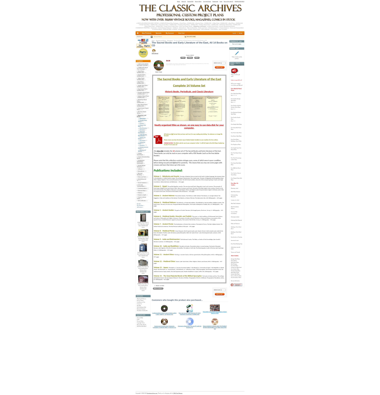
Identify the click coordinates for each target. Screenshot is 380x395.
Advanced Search (158, 36)
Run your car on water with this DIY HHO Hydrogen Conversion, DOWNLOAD (189, 313)
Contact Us (139, 303)
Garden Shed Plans (235, 274)
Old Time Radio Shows (186, 26)
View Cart (181, 33)
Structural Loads (234, 240)
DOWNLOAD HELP (239, 1)
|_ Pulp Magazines (142, 128)
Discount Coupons (141, 308)
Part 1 (232, 95)
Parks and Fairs (203, 28)
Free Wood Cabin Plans (236, 132)
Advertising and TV (214, 28)
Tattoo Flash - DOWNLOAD (220, 23)
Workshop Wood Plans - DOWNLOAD (230, 24)
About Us (183, 1)
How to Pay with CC (228, 1)
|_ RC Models (141, 129)
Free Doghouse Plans (236, 144)
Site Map (139, 305)
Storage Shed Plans (235, 259)
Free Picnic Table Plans (236, 136)
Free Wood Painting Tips (236, 243)
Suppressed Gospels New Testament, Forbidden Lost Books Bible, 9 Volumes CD (164, 326)
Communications (157, 29)
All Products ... (140, 207)
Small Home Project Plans (171, 26)
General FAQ (190, 1)
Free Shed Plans (234, 265)
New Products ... (140, 205)
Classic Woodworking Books (227, 26)
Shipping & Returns (141, 298)
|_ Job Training (142, 140)
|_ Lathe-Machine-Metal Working (142, 135)
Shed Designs (234, 264)
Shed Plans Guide (235, 272)
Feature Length (183, 29)
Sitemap (180, 393)
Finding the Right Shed (236, 267)
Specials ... (139, 203)
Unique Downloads (213, 26)
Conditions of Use (141, 302)
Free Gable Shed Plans (236, 93)
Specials (158, 33)
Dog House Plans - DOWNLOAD (168, 24)
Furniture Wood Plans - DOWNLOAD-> (143, 93)
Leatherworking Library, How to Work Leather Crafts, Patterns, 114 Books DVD (164, 313)
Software (175, 28)
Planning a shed (234, 188)
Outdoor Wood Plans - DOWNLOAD (208, 24)
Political (175, 29)
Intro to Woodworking (236, 275)
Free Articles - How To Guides (219, 29)
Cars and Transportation (237, 28)
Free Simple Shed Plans (236, 124)
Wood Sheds (234, 260)
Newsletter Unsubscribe (142, 310)
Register (240, 33)
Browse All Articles (235, 280)
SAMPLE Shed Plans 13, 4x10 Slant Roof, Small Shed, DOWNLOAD (143, 224)
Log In (234, 33)
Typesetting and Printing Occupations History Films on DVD (215, 312)
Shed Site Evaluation (235, 203)
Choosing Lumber (235, 216)
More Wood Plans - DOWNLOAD (154, 26)
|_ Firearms (141, 123)
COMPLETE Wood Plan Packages (169, 23)
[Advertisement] (143, 358)
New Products (146, 33)
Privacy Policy (198, 1)
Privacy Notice (140, 300)
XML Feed (175, 393)
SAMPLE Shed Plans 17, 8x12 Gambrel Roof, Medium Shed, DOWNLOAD (143, 286)
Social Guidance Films (236, 277)
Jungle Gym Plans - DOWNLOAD (149, 24)
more (146, 211)
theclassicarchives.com (152, 393)
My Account (170, 33)
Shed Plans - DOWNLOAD (187, 23)
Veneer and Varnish (235, 252)
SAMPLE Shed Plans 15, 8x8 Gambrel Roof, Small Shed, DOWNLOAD (143, 254)
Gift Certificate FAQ (141, 307)
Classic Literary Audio (194, 29)
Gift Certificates (206, 29)
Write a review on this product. (237, 57)
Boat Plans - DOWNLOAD (236, 23)
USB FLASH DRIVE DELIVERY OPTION (148, 23)
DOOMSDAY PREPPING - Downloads (146, 28)
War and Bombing (192, 28)
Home (178, 1)
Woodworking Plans (235, 270)
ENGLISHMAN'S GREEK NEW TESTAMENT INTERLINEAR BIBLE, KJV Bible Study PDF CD (215, 327)
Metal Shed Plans (235, 262)
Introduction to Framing (236, 237)
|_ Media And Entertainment (141, 132)
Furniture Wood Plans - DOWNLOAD (188, 24)
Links (221, 1)
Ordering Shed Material (236, 220)
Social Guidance (224, 28)
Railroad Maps (167, 29)
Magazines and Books (161, 40)
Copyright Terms (207, 1)
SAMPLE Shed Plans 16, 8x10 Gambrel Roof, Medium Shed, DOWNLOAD (143, 269)
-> (141, 116)
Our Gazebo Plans (235, 269)
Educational (183, 28)
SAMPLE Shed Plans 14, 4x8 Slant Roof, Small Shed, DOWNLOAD (143, 238)
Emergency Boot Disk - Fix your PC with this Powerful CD (189, 326)
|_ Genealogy (141, 145)
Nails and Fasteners (235, 223)
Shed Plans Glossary (235, 191)
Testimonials (215, 1)
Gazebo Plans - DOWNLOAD (203, 23)
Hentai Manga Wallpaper (165, 28)
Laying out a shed (235, 200)
